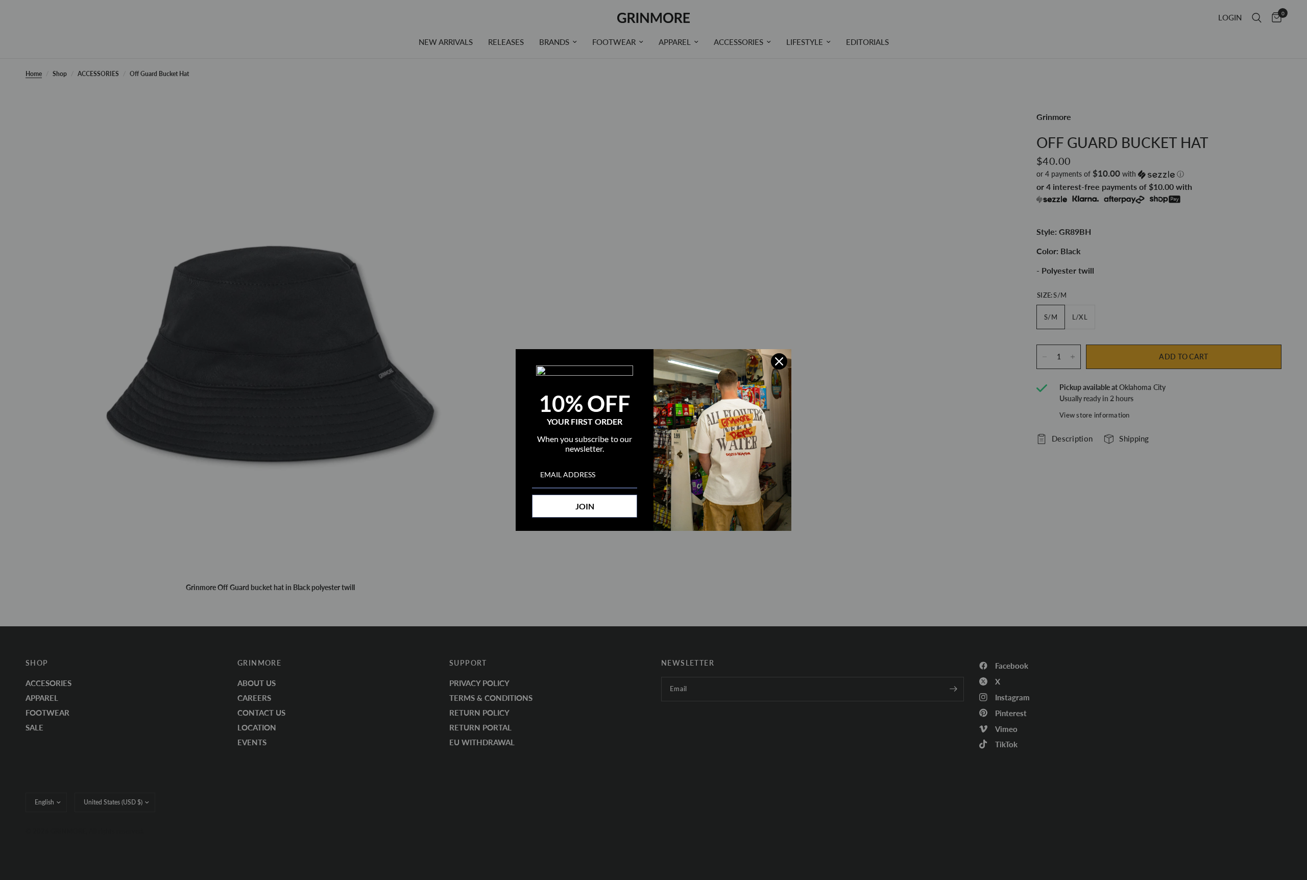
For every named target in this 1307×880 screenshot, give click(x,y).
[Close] (779, 361)
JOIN (584, 506)
